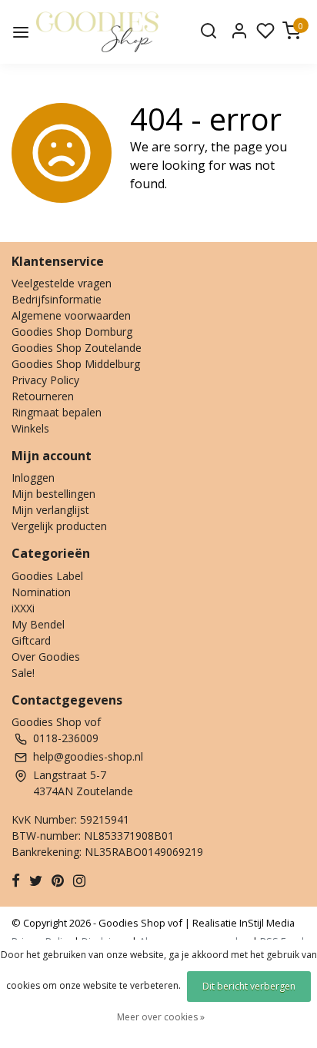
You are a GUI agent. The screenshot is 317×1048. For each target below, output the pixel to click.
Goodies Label (47, 576)
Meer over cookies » (161, 1016)
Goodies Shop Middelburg (76, 364)
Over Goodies (46, 656)
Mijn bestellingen (53, 493)
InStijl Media (266, 923)
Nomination (41, 592)
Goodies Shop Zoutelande (77, 347)
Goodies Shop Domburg (72, 331)
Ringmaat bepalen (57, 412)
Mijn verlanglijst (50, 509)
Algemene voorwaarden (71, 315)
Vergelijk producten (59, 526)
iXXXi (23, 608)
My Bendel (38, 624)
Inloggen (33, 477)
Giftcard (31, 640)
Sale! (23, 672)
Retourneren (43, 396)
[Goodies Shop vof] (97, 32)
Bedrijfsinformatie (57, 299)
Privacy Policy (45, 380)
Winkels (30, 428)
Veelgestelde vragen (62, 283)
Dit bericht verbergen (248, 986)
